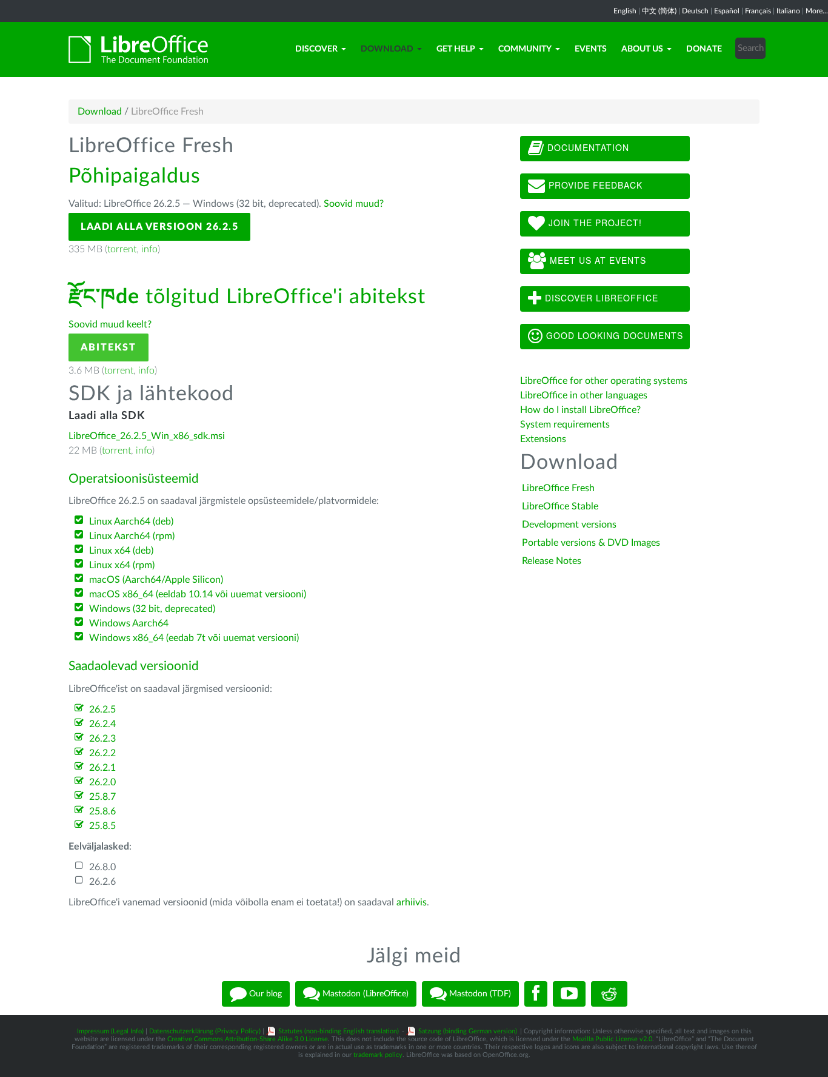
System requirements (566, 424)
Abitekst (108, 347)
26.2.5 (102, 709)
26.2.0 (102, 782)
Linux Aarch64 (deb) (131, 521)
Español (727, 11)
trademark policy (377, 1055)
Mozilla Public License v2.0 (612, 1039)
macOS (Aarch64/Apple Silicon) (156, 580)
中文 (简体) (659, 11)
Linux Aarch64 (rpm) (132, 536)
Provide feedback (594, 185)
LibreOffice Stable (560, 506)
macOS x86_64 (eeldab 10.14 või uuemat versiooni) (197, 594)
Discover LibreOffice (600, 298)
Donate (704, 49)
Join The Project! (594, 222)
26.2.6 (102, 882)
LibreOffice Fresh (558, 488)
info (149, 249)
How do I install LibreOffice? (580, 410)
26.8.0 (102, 867)
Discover (316, 49)
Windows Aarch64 (129, 623)
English (624, 11)
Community (525, 49)
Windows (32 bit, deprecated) (152, 609)
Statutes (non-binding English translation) (338, 1031)
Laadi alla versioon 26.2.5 (159, 227)
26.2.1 (102, 768)
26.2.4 (102, 724)
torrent (121, 249)
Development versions (569, 524)
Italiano (788, 11)
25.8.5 (102, 826)
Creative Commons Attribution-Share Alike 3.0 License (247, 1039)
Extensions (543, 439)
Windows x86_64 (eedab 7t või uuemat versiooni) (194, 638)
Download (387, 49)
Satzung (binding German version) (467, 1031)
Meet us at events (596, 260)
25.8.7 (102, 797)
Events (591, 49)
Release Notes (551, 561)
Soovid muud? (354, 204)
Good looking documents (613, 335)
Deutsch (695, 11)
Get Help (455, 49)
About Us (642, 49)
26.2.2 (102, 753)
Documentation (586, 147)
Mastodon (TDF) (479, 994)
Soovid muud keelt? (110, 324)
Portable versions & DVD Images (591, 543)
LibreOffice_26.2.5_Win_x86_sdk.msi (146, 436)
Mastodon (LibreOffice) (364, 994)
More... (817, 11)
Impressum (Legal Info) (110, 1031)
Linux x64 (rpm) (122, 565)
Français (758, 11)
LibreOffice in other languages (583, 395)
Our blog (264, 994)
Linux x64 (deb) (121, 550)
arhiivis (411, 902)
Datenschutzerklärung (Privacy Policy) (205, 1031)
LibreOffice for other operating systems (603, 381)
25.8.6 (102, 811)
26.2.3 (102, 738)
